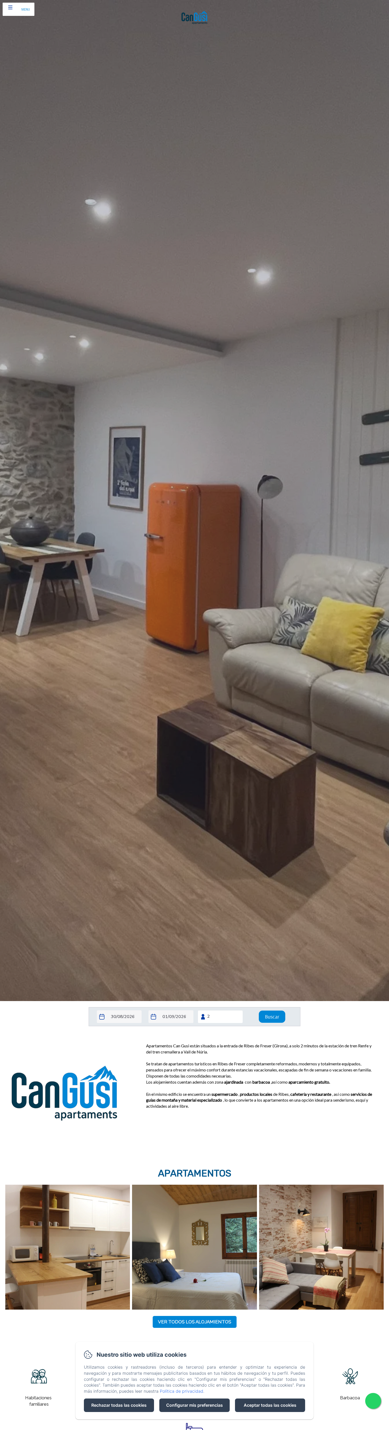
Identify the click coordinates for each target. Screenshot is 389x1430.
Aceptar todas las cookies (270, 1405)
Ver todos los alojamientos (194, 1321)
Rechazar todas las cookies (119, 1405)
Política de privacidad (181, 1391)
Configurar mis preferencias (194, 1405)
